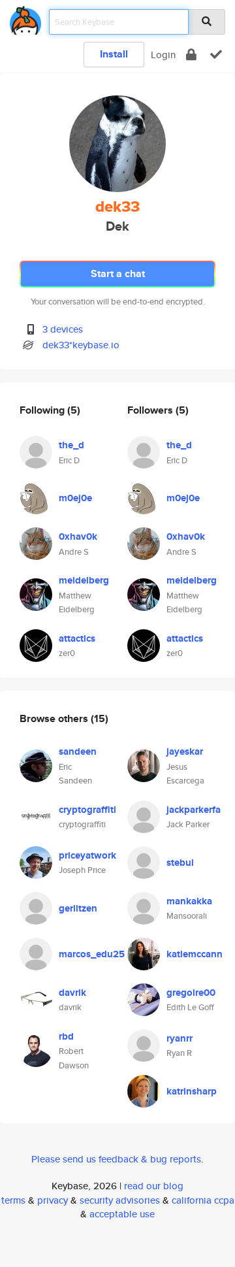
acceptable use (122, 1214)
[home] (25, 17)
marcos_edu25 (92, 954)
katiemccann (194, 954)
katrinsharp (191, 1091)
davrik (72, 992)
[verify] (216, 54)
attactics (77, 638)
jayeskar (184, 751)
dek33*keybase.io (80, 345)
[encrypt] (191, 54)
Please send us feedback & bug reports (116, 1159)
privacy (52, 1200)
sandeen (78, 751)
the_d (71, 445)
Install (114, 53)
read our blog (153, 1186)
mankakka (189, 901)
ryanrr (179, 1038)
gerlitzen (78, 908)
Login (163, 54)
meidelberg (84, 580)
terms (13, 1200)
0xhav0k (78, 536)
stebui (180, 862)
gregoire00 (190, 992)
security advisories (120, 1200)
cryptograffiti (87, 809)
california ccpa (203, 1200)
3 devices (62, 329)
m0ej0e (75, 498)
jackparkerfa (193, 809)
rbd (66, 1036)
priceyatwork (87, 855)
